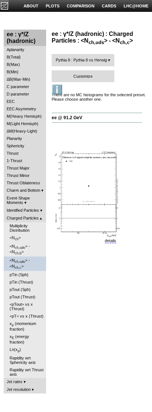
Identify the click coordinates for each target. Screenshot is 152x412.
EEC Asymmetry (21, 109)
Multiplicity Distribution (20, 228)
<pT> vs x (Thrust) (27, 316)
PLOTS (52, 6)
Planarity (14, 138)
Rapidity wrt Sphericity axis (23, 360)
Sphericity (15, 146)
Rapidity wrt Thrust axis (27, 372)
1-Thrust (14, 160)
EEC (11, 101)
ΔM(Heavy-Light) (22, 131)
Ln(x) (15, 350)
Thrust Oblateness (23, 183)
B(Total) (14, 57)
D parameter (18, 94)
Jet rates (15, 381)
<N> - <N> (20, 249)
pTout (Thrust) (22, 297)
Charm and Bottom (23, 190)
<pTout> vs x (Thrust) (21, 306)
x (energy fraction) (19, 339)
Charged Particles (23, 218)
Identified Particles (23, 210)
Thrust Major (18, 168)
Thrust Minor (18, 175)
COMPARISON (80, 6)
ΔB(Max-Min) (18, 79)
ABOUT (31, 6)
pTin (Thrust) (21, 282)
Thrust (12, 153)
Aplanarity (15, 49)
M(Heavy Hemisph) (24, 116)
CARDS (109, 6)
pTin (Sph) (19, 274)
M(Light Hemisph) (22, 123)
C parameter (18, 86)
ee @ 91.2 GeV (67, 117)
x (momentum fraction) (23, 326)
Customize (83, 76)
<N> (15, 238)
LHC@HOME (136, 6)
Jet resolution (19, 389)
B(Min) (12, 72)
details (110, 240)
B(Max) (13, 64)
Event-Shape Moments (18, 200)
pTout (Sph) (20, 289)
